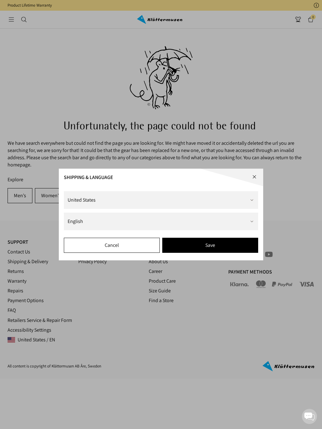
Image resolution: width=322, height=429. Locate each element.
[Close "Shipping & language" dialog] (254, 177)
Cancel (112, 245)
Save (210, 245)
